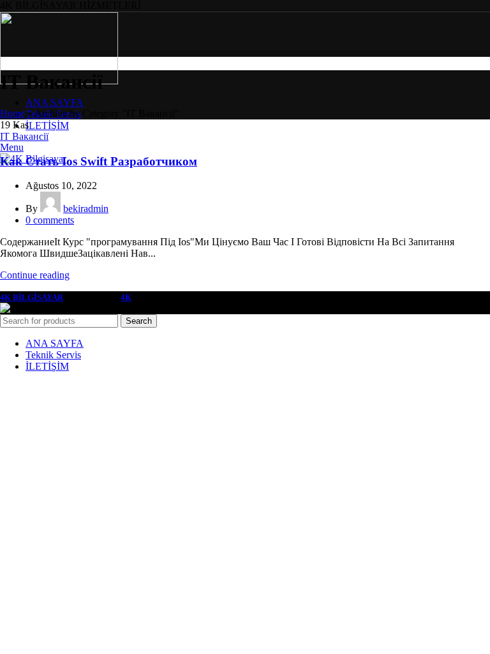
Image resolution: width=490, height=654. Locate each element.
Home (12, 113)
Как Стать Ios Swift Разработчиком (98, 161)
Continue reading (35, 275)
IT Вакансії (24, 136)
